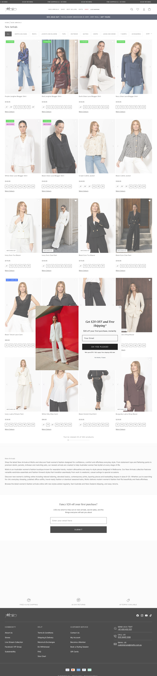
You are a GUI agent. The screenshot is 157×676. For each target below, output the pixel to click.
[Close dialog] (120, 307)
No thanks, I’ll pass (100, 357)
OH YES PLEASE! (100, 347)
